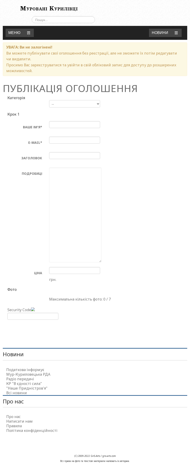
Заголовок (31, 158)
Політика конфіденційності (31, 430)
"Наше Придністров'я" (27, 388)
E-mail (35, 142)
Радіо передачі (20, 378)
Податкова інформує (25, 369)
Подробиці (32, 173)
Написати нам (19, 421)
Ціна (38, 273)
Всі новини (16, 392)
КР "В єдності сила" (24, 383)
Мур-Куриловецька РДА (28, 374)
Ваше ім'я (32, 127)
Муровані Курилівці (49, 8)
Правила (14, 425)
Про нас (13, 416)
